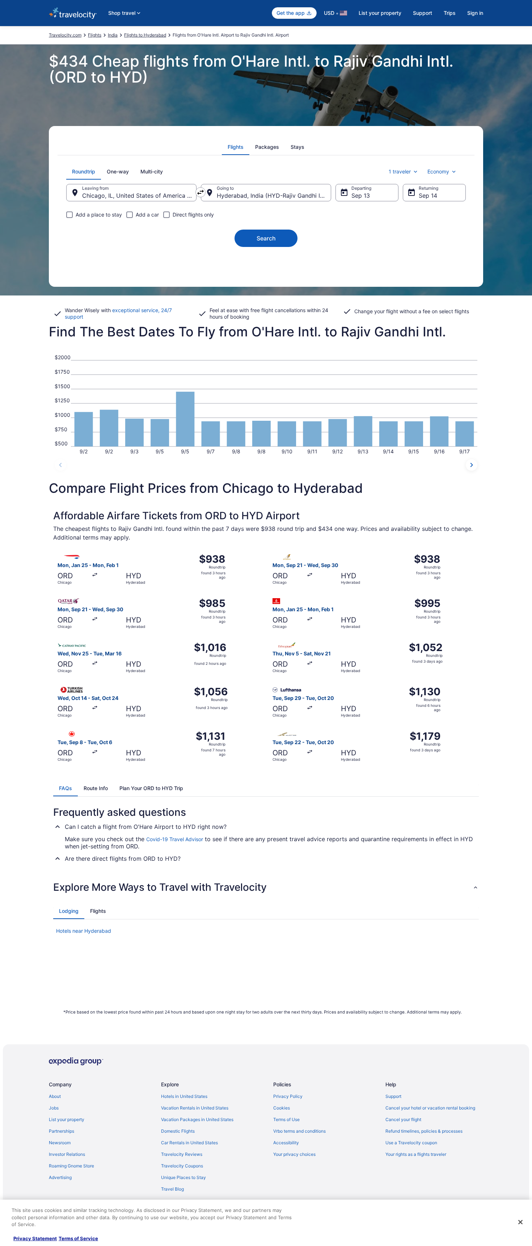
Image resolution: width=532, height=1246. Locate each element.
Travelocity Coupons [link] (182, 1166)
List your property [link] (66, 1119)
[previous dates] (60, 465)
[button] (266, 887)
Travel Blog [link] (172, 1189)
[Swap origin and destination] (200, 192)
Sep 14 (428, 195)
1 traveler (400, 171)
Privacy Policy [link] (288, 1096)
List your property (380, 13)
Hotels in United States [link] (184, 1096)
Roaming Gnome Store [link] (71, 1166)
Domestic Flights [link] (178, 1131)
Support (422, 13)
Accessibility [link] (286, 1142)
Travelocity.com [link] (65, 35)
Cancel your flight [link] (403, 1119)
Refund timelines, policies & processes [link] (424, 1131)
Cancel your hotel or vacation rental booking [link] (430, 1108)
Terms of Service (78, 1238)
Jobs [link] (54, 1108)
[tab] (235, 147)
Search (266, 238)
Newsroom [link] (60, 1142)
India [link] (113, 35)
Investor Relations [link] (67, 1154)
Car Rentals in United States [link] (189, 1142)
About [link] (55, 1096)
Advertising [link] (60, 1177)
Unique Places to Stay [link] (183, 1177)
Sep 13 (360, 195)
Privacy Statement (35, 1238)
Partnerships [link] (61, 1131)
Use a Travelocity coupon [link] (411, 1142)
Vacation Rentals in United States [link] (194, 1108)
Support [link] (393, 1096)
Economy (438, 171)
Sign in (475, 13)
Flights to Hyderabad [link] (145, 35)
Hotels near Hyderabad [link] (83, 931)
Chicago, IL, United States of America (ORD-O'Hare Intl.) (139, 195)
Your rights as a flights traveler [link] (415, 1154)
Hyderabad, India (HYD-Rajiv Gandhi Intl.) (273, 195)
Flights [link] (94, 35)
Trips (450, 13)
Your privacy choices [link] (294, 1154)
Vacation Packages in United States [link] (197, 1119)
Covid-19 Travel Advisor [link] (174, 839)
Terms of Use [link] (286, 1119)
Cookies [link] (281, 1108)
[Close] (520, 1222)
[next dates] (471, 465)
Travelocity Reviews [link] (181, 1154)
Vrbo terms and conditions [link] (299, 1131)
